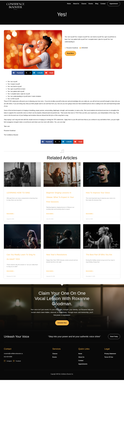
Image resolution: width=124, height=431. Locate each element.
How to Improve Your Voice (98, 193)
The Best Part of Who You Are (99, 255)
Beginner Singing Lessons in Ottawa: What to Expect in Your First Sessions (60, 197)
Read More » (10, 213)
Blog (96, 3)
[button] (18, 73)
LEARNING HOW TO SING (18, 193)
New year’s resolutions (56, 255)
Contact (102, 3)
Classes (83, 3)
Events (91, 3)
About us (76, 3)
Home (69, 3)
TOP (119, 426)
